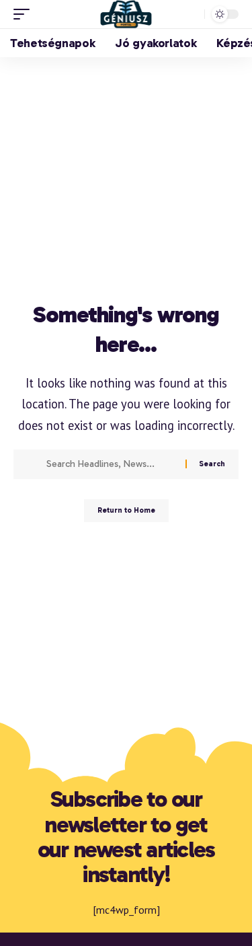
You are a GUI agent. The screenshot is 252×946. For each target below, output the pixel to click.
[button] (24, 14)
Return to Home (126, 510)
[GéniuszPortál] (126, 14)
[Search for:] (110, 464)
